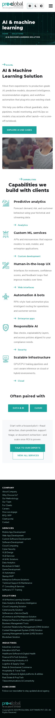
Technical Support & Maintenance (17, 583)
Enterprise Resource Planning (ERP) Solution (22, 620)
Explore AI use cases (19, 130)
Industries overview (11, 647)
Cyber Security (8, 549)
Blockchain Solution (11, 637)
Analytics (22, 225)
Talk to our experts (27, 447)
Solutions (17, 34)
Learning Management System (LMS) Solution (22, 633)
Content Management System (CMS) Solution (22, 630)
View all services (28, 455)
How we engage (9, 512)
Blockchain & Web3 (11, 566)
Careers (5, 508)
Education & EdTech (11, 650)
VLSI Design (7, 552)
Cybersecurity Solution (12, 610)
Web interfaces (25, 287)
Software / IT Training (12, 590)
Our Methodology (10, 498)
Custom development (28, 256)
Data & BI (18, 408)
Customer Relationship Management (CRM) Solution (25, 627)
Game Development (11, 569)
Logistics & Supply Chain (13, 664)
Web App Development (13, 535)
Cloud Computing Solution (14, 606)
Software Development (12, 542)
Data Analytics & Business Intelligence (19, 603)
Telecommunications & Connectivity (18, 681)
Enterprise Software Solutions (15, 579)
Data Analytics (8, 562)
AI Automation (8, 573)
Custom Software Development (16, 539)
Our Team (6, 502)
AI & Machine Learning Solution (16, 599)
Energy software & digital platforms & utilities (22, 674)
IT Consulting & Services (13, 586)
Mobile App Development (14, 532)
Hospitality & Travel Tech (13, 670)
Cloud (20, 380)
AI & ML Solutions (10, 559)
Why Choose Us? (10, 495)
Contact (5, 522)
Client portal (7, 519)
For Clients (7, 505)
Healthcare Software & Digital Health (18, 653)
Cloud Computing (10, 545)
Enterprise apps (26, 318)
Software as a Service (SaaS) (15, 613)
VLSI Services (8, 556)
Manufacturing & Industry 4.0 (15, 660)
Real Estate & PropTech (13, 677)
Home (5, 34)
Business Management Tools (15, 623)
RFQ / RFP (6, 515)
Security (21, 349)
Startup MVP (8, 576)
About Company (9, 491)
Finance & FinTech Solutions (14, 657)
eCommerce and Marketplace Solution (19, 616)
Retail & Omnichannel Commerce (17, 667)
